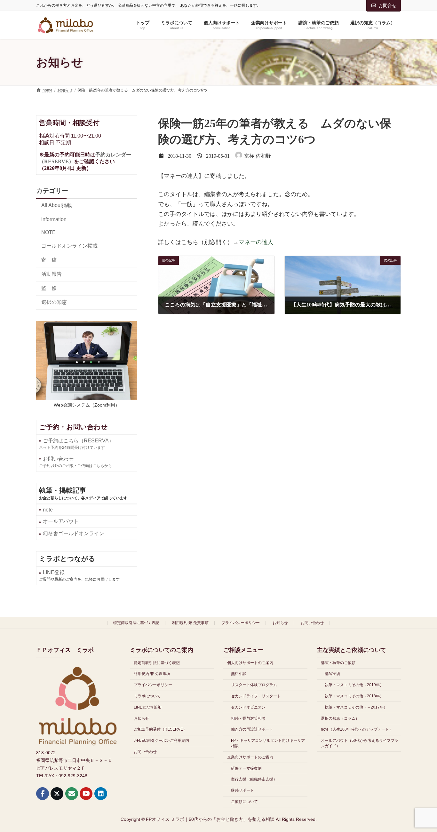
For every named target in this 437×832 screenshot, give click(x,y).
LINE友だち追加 (148, 707)
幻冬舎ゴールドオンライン (73, 533)
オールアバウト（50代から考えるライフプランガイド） (359, 743)
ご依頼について (244, 801)
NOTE (48, 232)
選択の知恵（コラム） (340, 718)
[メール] (71, 793)
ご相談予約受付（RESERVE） (160, 729)
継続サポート (242, 790)
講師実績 (332, 673)
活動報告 (51, 274)
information (54, 219)
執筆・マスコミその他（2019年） (354, 685)
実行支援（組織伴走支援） (254, 779)
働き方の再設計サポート (252, 729)
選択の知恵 (54, 302)
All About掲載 (56, 205)
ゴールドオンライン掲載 (69, 246)
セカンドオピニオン (248, 707)
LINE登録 (54, 572)
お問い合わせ (312, 623)
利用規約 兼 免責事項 (190, 623)
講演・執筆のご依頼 (338, 662)
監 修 (49, 288)
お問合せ (387, 5)
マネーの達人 (256, 242)
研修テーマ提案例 (246, 768)
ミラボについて (147, 696)
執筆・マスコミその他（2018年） (354, 696)
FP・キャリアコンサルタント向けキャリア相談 (268, 743)
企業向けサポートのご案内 (250, 757)
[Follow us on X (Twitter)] (57, 793)
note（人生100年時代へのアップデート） (357, 729)
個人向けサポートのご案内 (250, 662)
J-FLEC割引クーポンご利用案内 (161, 740)
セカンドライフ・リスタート (256, 696)
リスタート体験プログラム (254, 685)
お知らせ (280, 623)
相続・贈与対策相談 (248, 718)
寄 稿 (49, 260)
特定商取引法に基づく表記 (136, 623)
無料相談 (238, 673)
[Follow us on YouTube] (86, 793)
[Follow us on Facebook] (42, 793)
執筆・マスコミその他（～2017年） (356, 707)
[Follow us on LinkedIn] (100, 793)
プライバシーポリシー (240, 623)
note (48, 509)
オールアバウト (61, 521)
